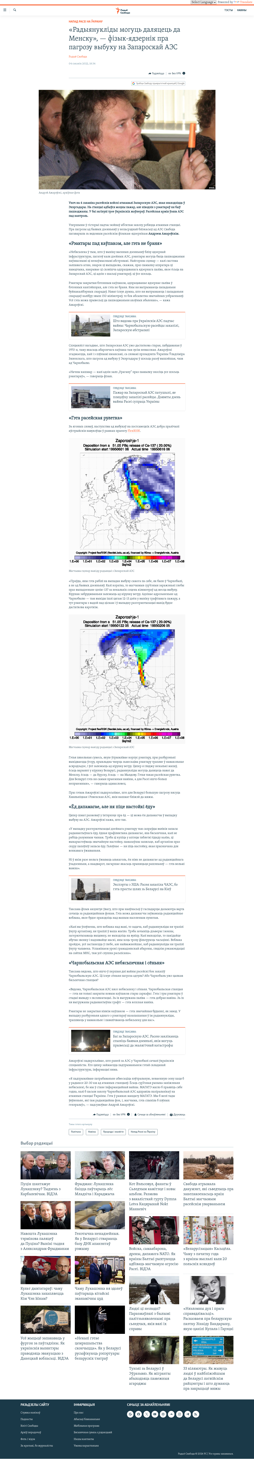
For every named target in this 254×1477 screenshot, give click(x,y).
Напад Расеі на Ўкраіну (86, 21)
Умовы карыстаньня (86, 1445)
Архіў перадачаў (31, 1432)
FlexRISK (134, 431)
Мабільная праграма (86, 1426)
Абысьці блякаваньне (87, 1419)
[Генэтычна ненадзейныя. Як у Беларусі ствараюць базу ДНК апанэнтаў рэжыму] (100, 1215)
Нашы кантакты (84, 1439)
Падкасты (27, 1419)
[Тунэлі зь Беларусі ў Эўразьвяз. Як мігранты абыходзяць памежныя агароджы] (154, 1350)
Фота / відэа (28, 1439)
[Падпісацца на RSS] (195, 1414)
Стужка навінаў (30, 1412)
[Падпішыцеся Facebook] (138, 1414)
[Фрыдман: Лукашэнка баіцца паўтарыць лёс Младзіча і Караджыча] (100, 1165)
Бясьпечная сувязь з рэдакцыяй (93, 1432)
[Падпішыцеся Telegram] (187, 1414)
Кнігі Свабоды (29, 1426)
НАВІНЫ (241, 10)
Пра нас (78, 1412)
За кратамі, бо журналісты (37, 1445)
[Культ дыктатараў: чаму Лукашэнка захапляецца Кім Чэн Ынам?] (46, 1270)
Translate (246, 2)
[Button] (156, 73)
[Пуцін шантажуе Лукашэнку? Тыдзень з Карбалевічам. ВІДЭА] (46, 1165)
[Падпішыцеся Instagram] (179, 1414)
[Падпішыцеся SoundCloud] (171, 1414)
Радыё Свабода (78, 56)
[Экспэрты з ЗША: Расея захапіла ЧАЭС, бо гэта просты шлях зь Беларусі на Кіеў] (90, 889)
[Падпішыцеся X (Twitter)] (146, 1414)
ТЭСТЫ (228, 10)
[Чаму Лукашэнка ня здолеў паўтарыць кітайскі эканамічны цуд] (100, 1270)
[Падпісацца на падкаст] (163, 1414)
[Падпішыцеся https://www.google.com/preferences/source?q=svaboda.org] (130, 1414)
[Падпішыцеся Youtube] (155, 1414)
